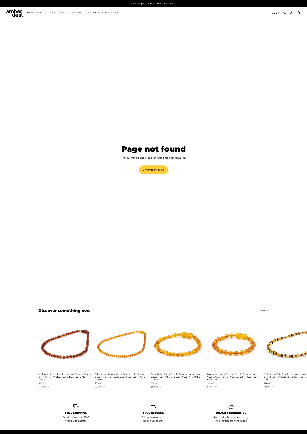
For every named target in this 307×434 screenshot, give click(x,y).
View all (264, 310)
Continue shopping (153, 169)
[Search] (284, 12)
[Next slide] (303, 3)
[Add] (87, 366)
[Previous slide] (3, 3)
